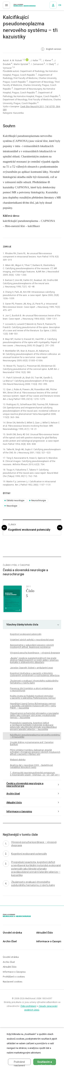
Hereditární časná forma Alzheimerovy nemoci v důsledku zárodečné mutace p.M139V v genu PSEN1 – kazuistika (33, 705)
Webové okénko (17, 759)
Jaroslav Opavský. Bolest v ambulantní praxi (31, 667)
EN (59, 5)
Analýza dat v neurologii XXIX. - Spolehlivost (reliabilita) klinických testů (31, 766)
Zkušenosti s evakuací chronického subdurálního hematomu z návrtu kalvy (34, 682)
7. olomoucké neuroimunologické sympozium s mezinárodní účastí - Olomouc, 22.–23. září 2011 (35, 773)
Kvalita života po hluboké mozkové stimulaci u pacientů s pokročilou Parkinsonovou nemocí (33, 697)
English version (53, 49)
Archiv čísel (13, 793)
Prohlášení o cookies (14, 977)
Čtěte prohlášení (28, 1006)
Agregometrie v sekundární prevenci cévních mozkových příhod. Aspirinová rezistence (32, 646)
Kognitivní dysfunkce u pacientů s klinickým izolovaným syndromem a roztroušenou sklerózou (35, 674)
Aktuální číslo (14, 802)
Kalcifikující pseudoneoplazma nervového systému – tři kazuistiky (35, 736)
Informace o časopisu (19, 811)
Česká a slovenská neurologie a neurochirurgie (24, 784)
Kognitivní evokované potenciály (29, 529)
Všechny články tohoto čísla (22, 624)
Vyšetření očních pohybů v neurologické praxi (32, 639)
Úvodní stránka (12, 933)
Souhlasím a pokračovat (44, 1062)
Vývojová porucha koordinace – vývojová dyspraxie (35, 653)
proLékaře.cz (18, 6)
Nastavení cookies (12, 982)
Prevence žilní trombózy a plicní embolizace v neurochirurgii (31, 689)
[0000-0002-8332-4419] (27, 60)
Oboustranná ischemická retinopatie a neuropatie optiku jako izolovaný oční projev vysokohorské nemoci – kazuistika (34, 715)
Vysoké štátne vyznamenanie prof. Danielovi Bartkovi (32, 743)
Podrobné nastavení (19, 1062)
